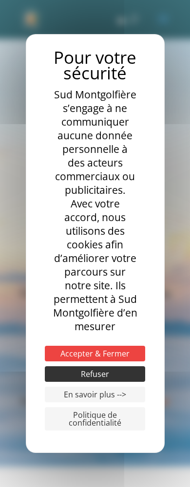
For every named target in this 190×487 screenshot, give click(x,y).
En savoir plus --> (95, 394)
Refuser (95, 374)
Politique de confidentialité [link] (95, 419)
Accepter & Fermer (95, 353)
